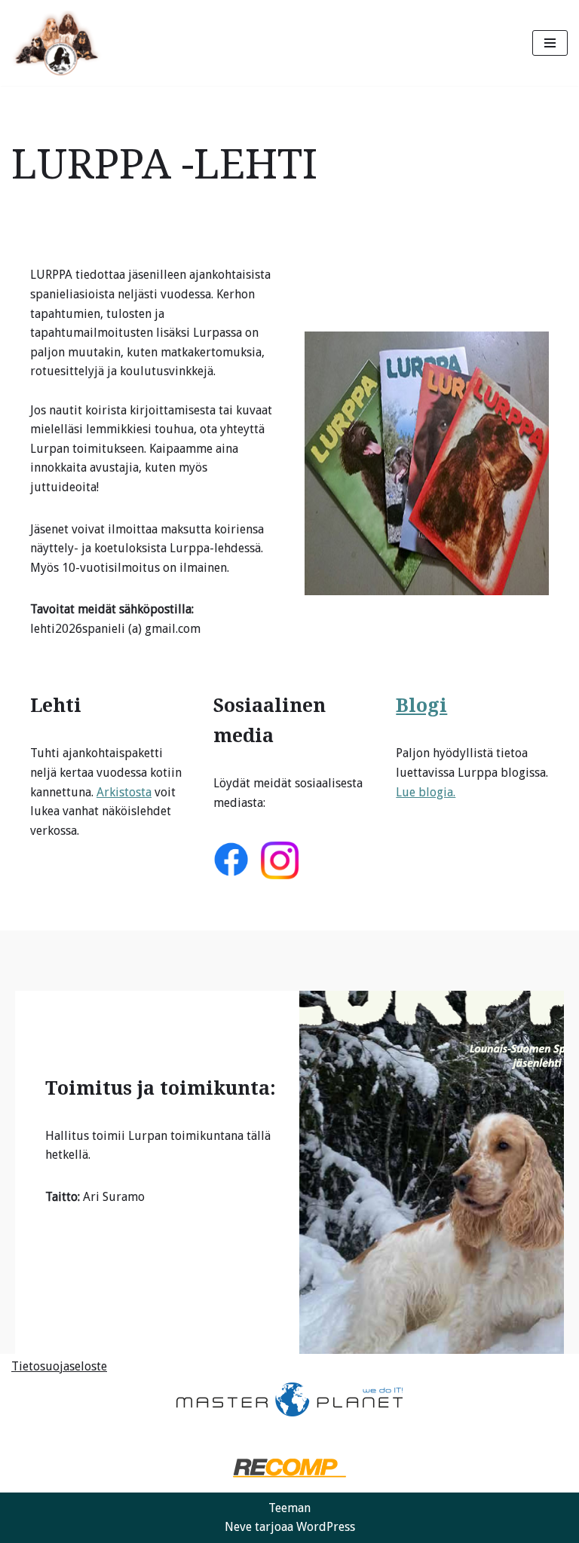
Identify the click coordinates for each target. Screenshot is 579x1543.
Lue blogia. (425, 792)
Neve (238, 1527)
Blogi (421, 706)
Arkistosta (124, 792)
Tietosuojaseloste (59, 1366)
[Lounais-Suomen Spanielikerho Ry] (56, 43)
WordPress (325, 1527)
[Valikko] (550, 43)
